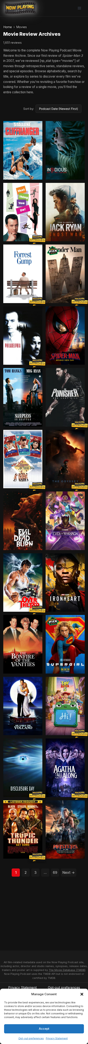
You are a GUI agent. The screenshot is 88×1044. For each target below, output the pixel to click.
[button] (82, 994)
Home (7, 27)
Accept (44, 1029)
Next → (68, 873)
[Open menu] (79, 8)
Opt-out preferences (31, 1038)
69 (55, 873)
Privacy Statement (57, 1038)
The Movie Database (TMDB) (67, 970)
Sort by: (28, 108)
